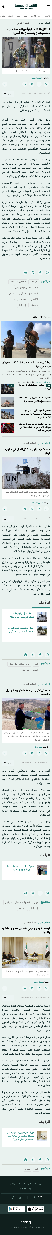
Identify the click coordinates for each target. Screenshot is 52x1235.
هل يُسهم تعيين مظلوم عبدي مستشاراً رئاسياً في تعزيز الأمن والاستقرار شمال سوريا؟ (21, 1134)
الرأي (19, 14)
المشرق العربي (23, 20)
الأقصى (34, 297)
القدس (12, 291)
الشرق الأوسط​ (36, 14)
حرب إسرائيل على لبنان (19, 661)
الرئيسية (47, 14)
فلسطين (34, 302)
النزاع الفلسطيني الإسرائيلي (17, 900)
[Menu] (49, 5)
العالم (25, 14)
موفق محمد (38, 980)
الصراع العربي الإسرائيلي (26, 285)
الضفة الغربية (20, 297)
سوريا (27, 1166)
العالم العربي (43, 20)
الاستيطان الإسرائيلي (28, 291)
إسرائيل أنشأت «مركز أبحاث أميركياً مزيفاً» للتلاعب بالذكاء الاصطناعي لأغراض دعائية (35, 425)
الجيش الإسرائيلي (18, 279)
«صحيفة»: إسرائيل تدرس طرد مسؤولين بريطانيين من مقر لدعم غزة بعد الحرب (36, 411)
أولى (36, 661)
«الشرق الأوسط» (37, 76)
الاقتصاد (11, 14)
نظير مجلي (38, 745)
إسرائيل (22, 302)
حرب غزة (34, 279)
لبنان (35, 667)
